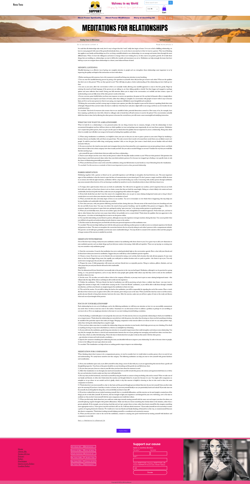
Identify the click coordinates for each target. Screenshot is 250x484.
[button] (164, 8)
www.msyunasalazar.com (218, 444)
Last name (153, 450)
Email (135, 456)
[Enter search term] (170, 2)
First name (136, 450)
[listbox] (152, 9)
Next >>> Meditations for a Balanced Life (91, 420)
